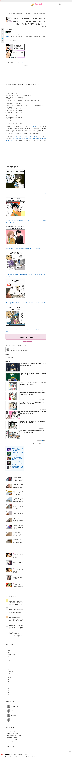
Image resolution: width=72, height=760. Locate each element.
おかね (9, 652)
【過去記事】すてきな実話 (26, 337)
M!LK (12, 710)
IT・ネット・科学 (10, 357)
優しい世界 (18, 136)
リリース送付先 (9, 741)
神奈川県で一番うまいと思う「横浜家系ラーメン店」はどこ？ (18, 586)
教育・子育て (10, 690)
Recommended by (39, 440)
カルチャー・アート (11, 654)
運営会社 (28, 756)
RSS (25, 756)
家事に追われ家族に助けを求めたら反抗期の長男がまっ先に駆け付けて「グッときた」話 (24, 248)
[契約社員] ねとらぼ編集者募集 (12, 737)
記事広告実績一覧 (10, 746)
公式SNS (7, 756)
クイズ (9, 656)
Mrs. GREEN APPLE (14, 706)
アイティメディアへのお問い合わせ (13, 739)
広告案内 (10, 756)
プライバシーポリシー (20, 756)
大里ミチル (44, 26)
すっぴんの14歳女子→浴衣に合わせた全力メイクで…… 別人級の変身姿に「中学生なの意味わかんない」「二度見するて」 (18, 487)
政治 (8, 688)
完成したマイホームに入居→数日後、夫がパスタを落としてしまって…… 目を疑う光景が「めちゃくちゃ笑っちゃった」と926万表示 (18, 535)
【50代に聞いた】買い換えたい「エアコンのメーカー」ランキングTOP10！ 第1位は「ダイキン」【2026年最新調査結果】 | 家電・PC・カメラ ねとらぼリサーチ (16, 620)
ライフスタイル (10, 671)
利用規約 (70, 751)
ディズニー (10, 662)
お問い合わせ (15, 756)
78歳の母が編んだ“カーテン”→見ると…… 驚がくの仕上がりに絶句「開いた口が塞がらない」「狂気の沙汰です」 (18, 542)
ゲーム (9, 660)
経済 (8, 692)
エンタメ (9, 650)
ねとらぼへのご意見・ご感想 (12, 733)
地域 (8, 681)
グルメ (9, 658)
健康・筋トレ (10, 677)
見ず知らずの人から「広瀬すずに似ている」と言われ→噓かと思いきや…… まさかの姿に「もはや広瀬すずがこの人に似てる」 (18, 528)
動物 (8, 679)
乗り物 (9, 673)
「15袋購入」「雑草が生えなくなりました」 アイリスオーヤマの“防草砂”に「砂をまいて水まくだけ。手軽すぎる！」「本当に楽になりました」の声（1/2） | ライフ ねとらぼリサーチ (16, 636)
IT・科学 (9, 648)
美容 (8, 694)
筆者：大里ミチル (13, 348)
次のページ (28, 341)
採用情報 (31, 756)
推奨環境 (35, 756)
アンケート (9, 550)
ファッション (10, 667)
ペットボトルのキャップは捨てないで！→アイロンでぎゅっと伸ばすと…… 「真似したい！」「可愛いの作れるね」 (18, 515)
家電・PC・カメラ (11, 683)
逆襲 (23, 62)
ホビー (9, 669)
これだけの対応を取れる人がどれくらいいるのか (32, 136)
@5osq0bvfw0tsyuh (36, 126)
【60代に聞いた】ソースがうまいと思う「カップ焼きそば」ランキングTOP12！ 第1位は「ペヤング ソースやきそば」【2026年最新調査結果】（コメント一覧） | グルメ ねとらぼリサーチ (16, 628)
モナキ (12, 719)
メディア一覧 (3, 756)
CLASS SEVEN (13, 715)
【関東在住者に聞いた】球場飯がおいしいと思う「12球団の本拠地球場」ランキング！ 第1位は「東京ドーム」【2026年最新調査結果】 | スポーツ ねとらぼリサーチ (16, 604)
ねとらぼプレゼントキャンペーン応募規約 (14, 735)
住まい (9, 675)
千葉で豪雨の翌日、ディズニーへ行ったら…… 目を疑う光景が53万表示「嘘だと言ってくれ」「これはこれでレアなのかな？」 (18, 501)
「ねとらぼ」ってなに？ (11, 731)
